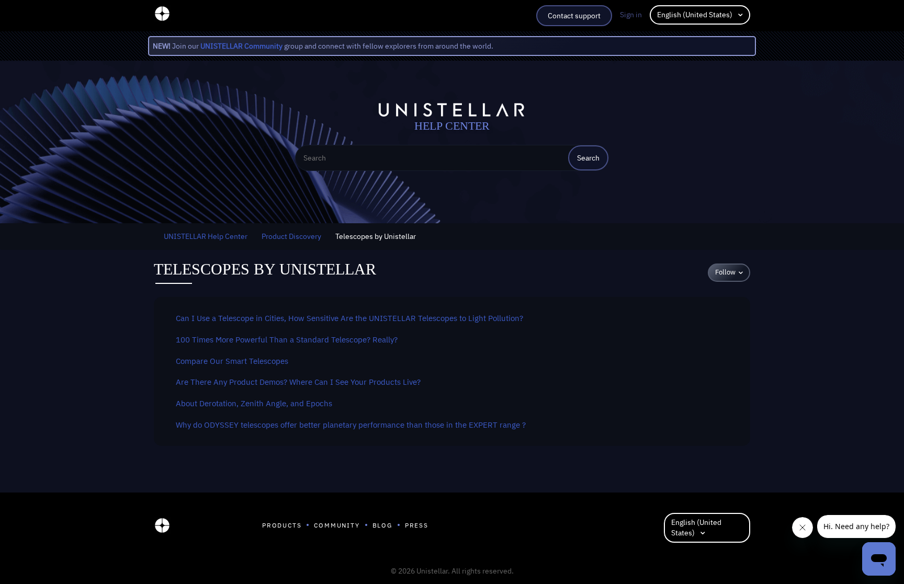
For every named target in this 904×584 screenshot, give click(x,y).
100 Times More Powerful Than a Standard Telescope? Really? (287, 339)
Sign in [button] (631, 14)
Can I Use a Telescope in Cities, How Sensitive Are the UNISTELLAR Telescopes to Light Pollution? (349, 318)
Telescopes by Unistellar (375, 236)
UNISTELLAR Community (241, 46)
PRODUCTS (281, 525)
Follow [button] (725, 272)
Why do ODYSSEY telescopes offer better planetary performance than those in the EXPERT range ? (351, 424)
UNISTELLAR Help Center (205, 236)
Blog (382, 525)
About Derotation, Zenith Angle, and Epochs (254, 403)
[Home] (162, 528)
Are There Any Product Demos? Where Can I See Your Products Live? (298, 381)
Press (416, 525)
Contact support (574, 15)
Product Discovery (291, 236)
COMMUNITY (336, 525)
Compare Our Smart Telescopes (232, 361)
